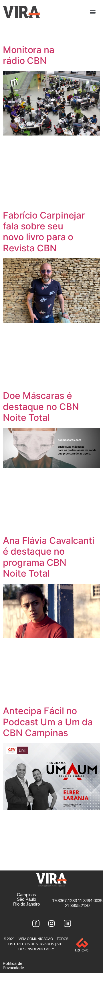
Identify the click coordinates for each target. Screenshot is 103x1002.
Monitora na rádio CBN (28, 55)
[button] (92, 12)
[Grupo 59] (67, 923)
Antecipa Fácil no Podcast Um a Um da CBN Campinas (48, 721)
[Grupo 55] (36, 923)
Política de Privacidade (13, 965)
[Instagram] (51, 923)
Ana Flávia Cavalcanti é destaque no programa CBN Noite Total (48, 557)
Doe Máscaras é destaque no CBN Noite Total (41, 406)
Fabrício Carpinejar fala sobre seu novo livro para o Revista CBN (44, 232)
